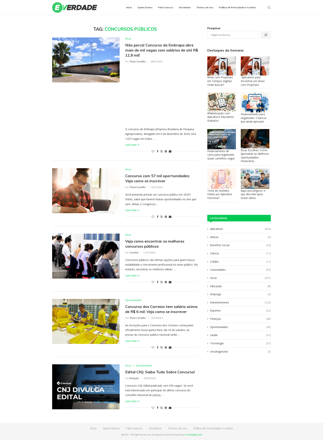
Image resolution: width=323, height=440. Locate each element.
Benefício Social (240, 245)
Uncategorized (240, 351)
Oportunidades (240, 327)
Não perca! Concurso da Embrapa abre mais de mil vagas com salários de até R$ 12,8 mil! (161, 50)
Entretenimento (240, 302)
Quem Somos (145, 7)
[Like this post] (153, 151)
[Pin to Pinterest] (166, 151)
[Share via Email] (170, 151)
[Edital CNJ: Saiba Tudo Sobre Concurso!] (86, 386)
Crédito (240, 261)
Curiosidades (240, 269)
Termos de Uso (204, 7)
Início (129, 7)
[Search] (269, 7)
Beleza (240, 237)
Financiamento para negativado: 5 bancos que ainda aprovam (254, 117)
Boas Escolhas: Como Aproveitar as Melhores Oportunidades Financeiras (255, 155)
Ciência (240, 253)
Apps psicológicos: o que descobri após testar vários (253, 194)
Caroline (134, 252)
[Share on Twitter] (161, 151)
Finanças (240, 318)
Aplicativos (240, 229)
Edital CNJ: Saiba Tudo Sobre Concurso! (160, 372)
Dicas (240, 278)
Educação (240, 286)
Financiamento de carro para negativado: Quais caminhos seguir (221, 154)
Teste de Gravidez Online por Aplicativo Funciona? (219, 194)
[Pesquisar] (266, 35)
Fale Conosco (165, 7)
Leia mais (131, 144)
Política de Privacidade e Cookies (237, 7)
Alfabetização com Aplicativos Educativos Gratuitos (220, 116)
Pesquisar (214, 28)
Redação (134, 378)
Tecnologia (240, 343)
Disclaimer (185, 7)
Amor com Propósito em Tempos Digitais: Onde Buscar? (220, 80)
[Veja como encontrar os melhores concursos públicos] (86, 256)
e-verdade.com (193, 434)
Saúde (240, 335)
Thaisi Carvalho (138, 61)
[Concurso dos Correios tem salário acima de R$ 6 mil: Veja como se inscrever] (86, 321)
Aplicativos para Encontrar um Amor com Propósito (253, 80)
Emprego (240, 294)
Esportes (240, 310)
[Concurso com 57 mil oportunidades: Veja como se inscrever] (86, 190)
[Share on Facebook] (157, 151)
